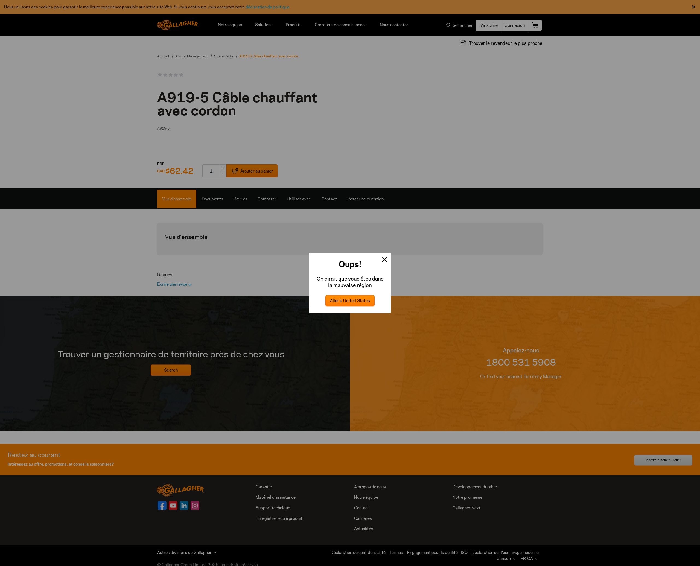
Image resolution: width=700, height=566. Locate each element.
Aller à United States (350, 301)
